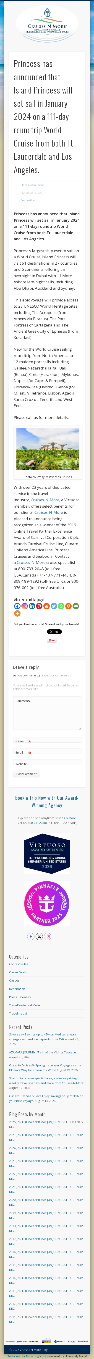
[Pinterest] (39, 606)
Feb (24, 1122)
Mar (31, 1122)
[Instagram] (24, 606)
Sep (67, 1135)
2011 (12, 1317)
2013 (12, 1291)
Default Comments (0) (26, 675)
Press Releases (20, 997)
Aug (60, 1122)
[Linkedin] (32, 606)
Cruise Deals (18, 972)
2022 (12, 1174)
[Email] (76, 606)
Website (21, 764)
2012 (12, 1304)
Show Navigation (81, 40)
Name (23, 741)
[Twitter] (54, 606)
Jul (55, 1122)
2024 (12, 1148)
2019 (12, 1213)
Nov (80, 1135)
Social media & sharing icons (27, 1356)
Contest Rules (18, 964)
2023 (12, 1161)
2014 (12, 1278)
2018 (12, 1226)
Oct (73, 1135)
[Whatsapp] (61, 606)
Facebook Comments (55, 675)
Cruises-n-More (65, 818)
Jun (49, 1122)
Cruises (14, 980)
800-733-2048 (37, 823)
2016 (12, 1252)
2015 (12, 1265)
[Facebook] (17, 606)
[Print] (68, 606)
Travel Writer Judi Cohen (25, 1005)
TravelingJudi (18, 1013)
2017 (12, 1239)
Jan (19, 1122)
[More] (17, 613)
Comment (23, 701)
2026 (12, 1122)
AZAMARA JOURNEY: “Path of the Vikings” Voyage (42, 1052)
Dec (12, 1140)
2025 (12, 1135)
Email (23, 753)
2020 (12, 1200)
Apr (37, 1122)
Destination (28, 200)
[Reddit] (46, 606)
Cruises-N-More (45, 499)
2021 (12, 1187)
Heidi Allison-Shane (32, 185)
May (44, 1122)
